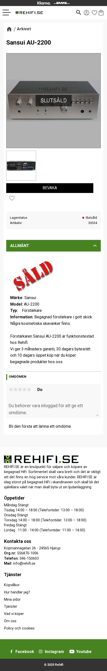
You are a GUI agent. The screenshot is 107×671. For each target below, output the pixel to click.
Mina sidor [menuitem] (12, 599)
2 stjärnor (15, 389)
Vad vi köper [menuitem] (14, 614)
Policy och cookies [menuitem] (19, 628)
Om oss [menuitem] (10, 621)
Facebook (24, 651)
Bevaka (50, 187)
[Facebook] (11, 651)
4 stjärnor (24, 389)
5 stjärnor (29, 389)
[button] (8, 13)
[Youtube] (71, 651)
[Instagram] (40, 651)
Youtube (84, 651)
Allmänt (19, 245)
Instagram (54, 651)
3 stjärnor (20, 389)
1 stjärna (11, 389)
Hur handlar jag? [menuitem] (17, 592)
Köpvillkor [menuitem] (12, 585)
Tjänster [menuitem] (12, 574)
